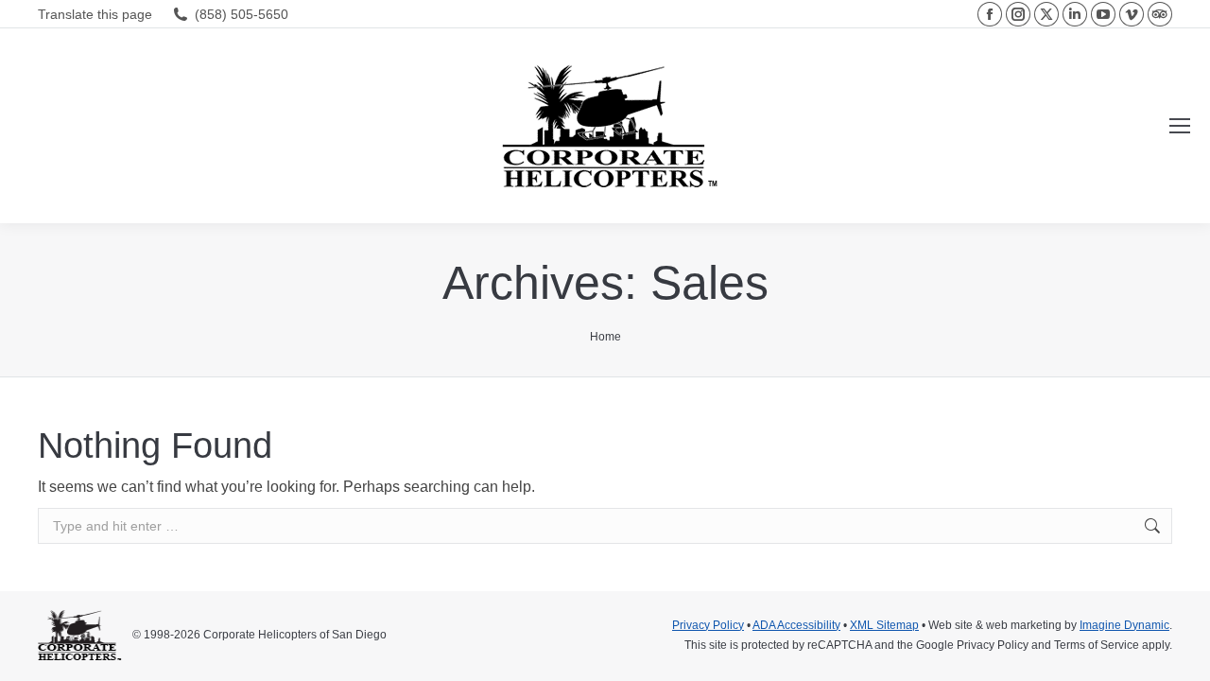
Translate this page (95, 14)
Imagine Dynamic (1124, 625)
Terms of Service (1096, 645)
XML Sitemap (884, 625)
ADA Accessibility (796, 625)
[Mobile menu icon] (1179, 125)
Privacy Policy (708, 625)
